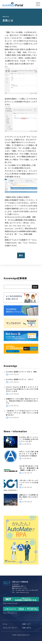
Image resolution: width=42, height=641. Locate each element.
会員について (26, 624)
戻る (21, 255)
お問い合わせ (26, 628)
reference (6, 16)
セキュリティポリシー (10, 628)
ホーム (5, 624)
